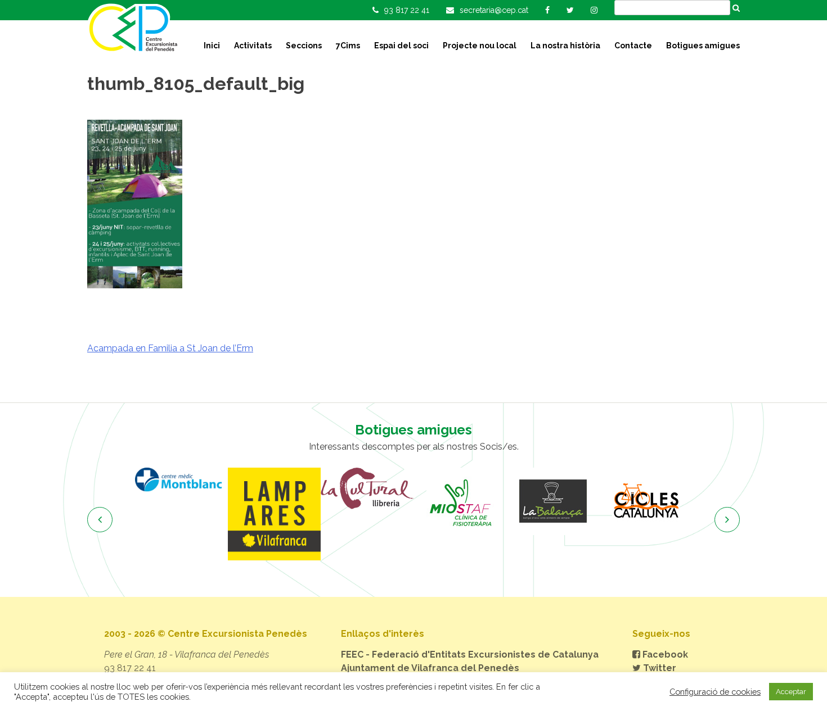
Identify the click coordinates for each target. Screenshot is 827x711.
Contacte (633, 45)
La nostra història (565, 45)
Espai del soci (401, 45)
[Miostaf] (460, 501)
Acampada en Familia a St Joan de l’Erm (170, 348)
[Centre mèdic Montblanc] (181, 480)
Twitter (658, 668)
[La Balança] (552, 501)
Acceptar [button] (791, 691)
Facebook (664, 654)
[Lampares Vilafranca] (274, 514)
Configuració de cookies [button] (715, 691)
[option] (181, 480)
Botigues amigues (703, 45)
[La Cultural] (367, 488)
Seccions (304, 45)
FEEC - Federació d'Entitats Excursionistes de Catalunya (470, 654)
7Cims (348, 45)
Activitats (253, 45)
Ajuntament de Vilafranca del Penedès (430, 668)
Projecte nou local (479, 45)
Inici (212, 45)
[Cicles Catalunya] (645, 501)
